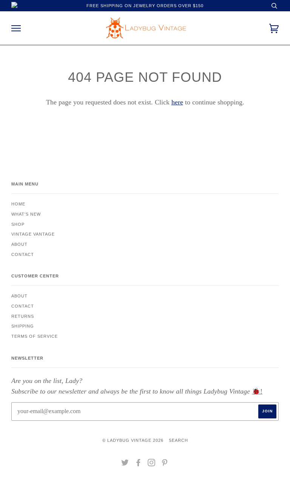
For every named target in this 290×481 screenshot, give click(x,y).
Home (18, 204)
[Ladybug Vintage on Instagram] (152, 464)
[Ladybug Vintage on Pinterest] (165, 464)
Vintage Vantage (33, 234)
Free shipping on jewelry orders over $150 (145, 5)
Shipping (22, 326)
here (177, 102)
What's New (26, 214)
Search (178, 440)
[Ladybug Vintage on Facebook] (138, 464)
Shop (18, 224)
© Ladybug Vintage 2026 (133, 440)
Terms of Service (34, 336)
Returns (22, 316)
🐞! (257, 391)
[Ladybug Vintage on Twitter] (125, 464)
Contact (22, 254)
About (19, 244)
